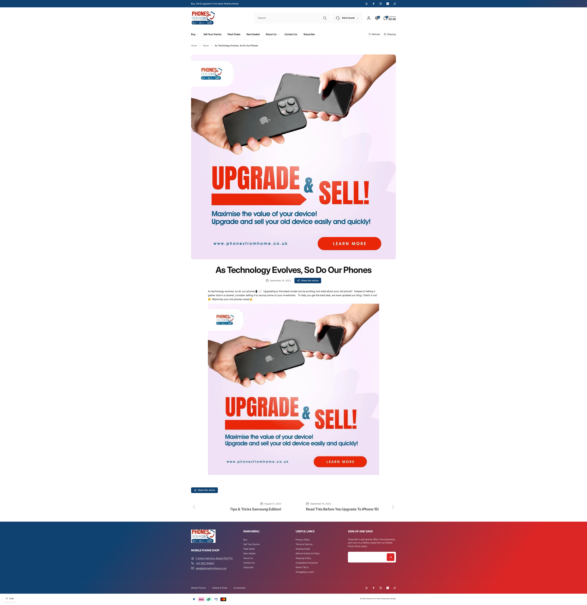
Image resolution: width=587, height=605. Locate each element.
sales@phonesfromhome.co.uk (211, 568)
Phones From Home (373, 598)
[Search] (325, 18)
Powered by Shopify (388, 598)
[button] (389, 18)
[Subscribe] (390, 557)
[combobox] (292, 18)
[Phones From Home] (203, 541)
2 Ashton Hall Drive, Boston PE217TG (214, 558)
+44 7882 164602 (205, 563)
